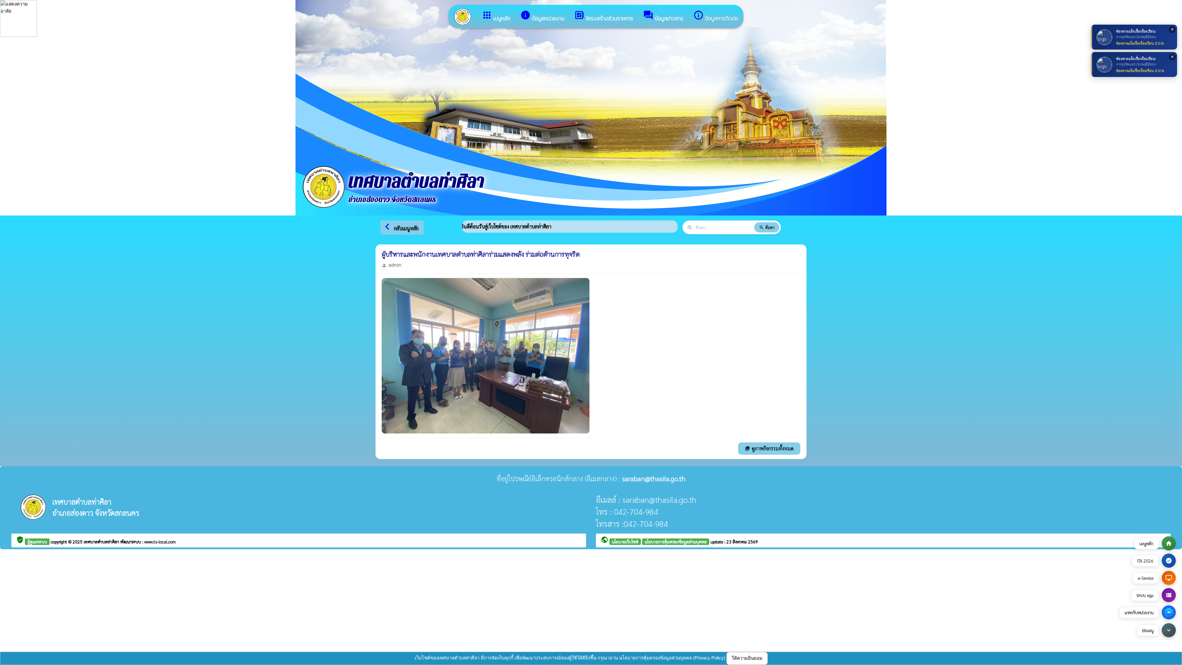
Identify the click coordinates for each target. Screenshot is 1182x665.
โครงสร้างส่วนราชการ (603, 16)
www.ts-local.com (160, 541)
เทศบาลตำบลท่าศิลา (102, 541)
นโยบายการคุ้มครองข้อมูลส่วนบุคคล (676, 541)
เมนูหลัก (496, 16)
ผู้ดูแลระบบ (37, 541)
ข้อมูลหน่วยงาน (542, 16)
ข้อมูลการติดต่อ (715, 16)
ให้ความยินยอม (747, 658)
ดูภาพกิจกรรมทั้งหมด (769, 448)
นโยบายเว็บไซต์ (625, 541)
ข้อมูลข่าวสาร (663, 16)
